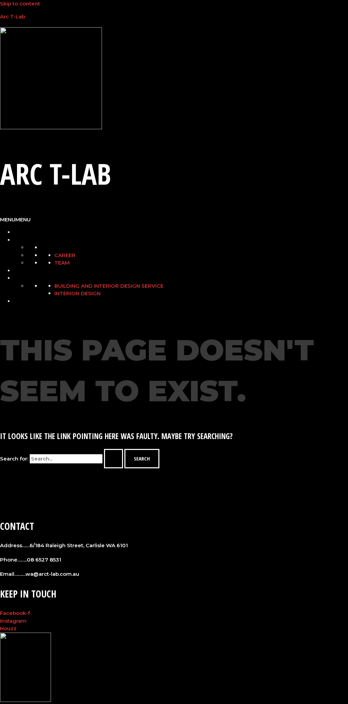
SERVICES (25, 278)
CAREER (64, 255)
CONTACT (25, 301)
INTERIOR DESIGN (77, 293)
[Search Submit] (113, 458)
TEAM (62, 262)
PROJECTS (26, 270)
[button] (15, 219)
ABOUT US (26, 232)
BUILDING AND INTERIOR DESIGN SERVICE (108, 286)
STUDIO (23, 240)
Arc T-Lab (12, 16)
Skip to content (20, 3)
